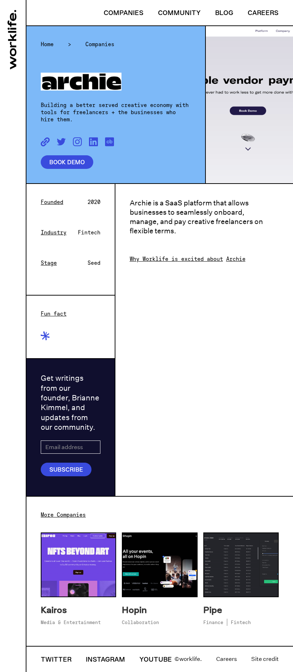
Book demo (67, 162)
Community (179, 12)
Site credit (265, 659)
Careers (263, 12)
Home (47, 44)
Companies (124, 12)
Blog (224, 12)
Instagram (105, 659)
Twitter (56, 659)
